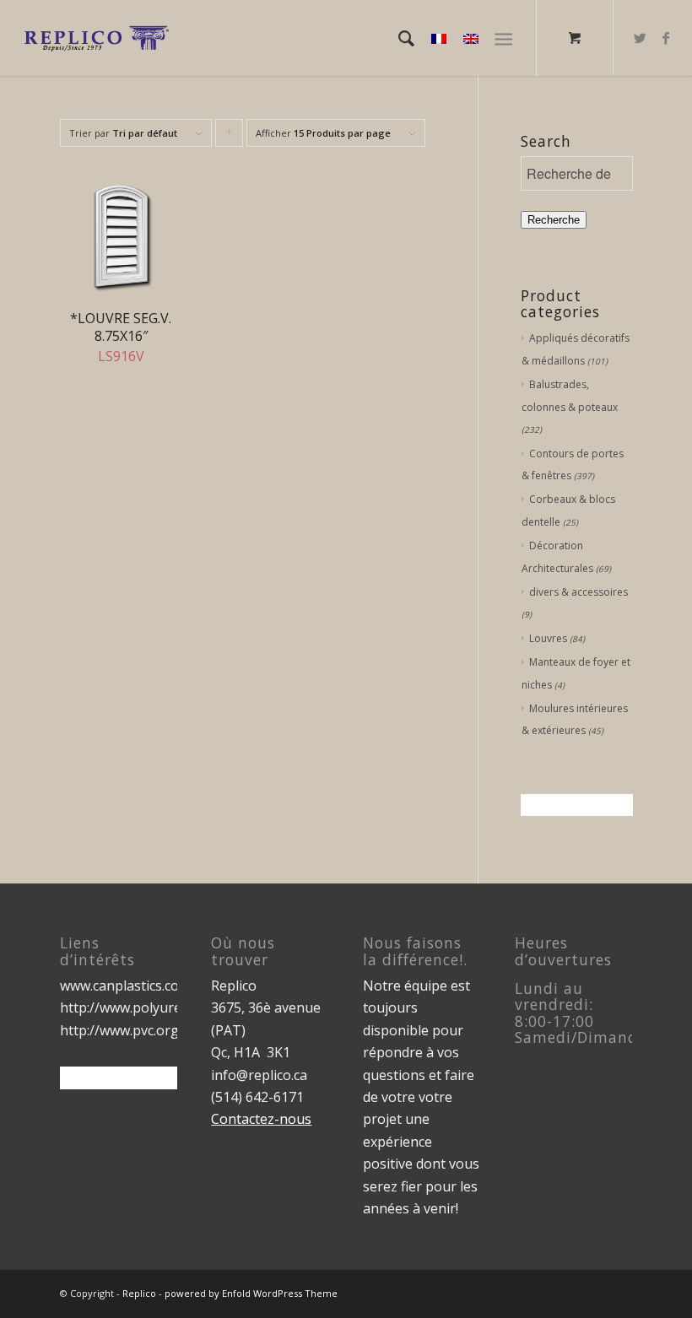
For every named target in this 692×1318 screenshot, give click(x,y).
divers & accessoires (578, 592)
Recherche (553, 219)
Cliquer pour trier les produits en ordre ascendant (229, 137)
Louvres (548, 638)
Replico (139, 1293)
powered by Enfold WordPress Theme (251, 1293)
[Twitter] (640, 38)
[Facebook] (665, 38)
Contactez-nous (261, 1119)
